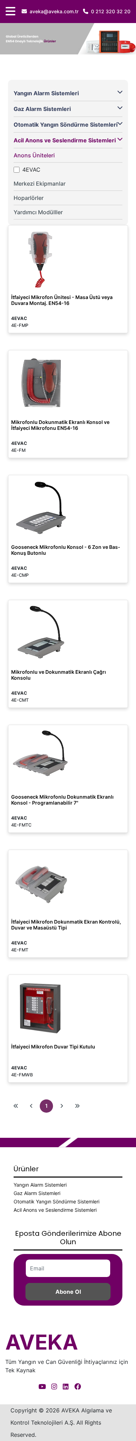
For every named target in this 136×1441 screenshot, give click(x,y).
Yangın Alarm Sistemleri (46, 93)
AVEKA (41, 1341)
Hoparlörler (29, 197)
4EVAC (31, 169)
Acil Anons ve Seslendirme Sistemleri (65, 140)
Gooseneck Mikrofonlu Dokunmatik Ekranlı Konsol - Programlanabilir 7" (62, 800)
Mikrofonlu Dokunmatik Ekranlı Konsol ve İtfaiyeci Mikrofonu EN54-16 (60, 425)
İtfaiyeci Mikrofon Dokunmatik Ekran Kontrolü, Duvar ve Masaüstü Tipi (66, 925)
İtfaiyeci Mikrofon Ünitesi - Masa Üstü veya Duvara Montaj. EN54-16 (62, 300)
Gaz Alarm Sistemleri (42, 108)
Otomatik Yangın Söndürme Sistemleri (66, 124)
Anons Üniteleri (34, 155)
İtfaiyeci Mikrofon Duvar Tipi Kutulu (53, 1047)
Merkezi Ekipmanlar (40, 183)
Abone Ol (68, 1291)
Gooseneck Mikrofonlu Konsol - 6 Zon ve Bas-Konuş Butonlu (65, 550)
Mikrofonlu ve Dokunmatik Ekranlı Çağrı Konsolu (58, 675)
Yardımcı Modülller (38, 212)
